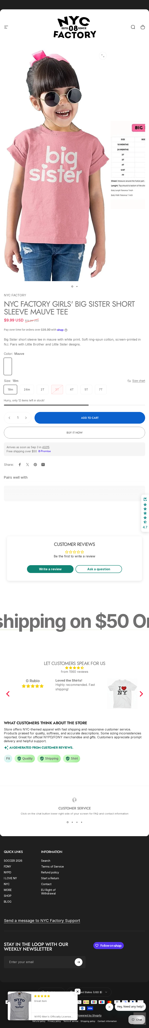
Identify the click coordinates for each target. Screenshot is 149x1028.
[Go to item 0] (72, 286)
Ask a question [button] (98, 569)
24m (27, 389)
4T (72, 389)
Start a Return (50, 878)
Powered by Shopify (89, 1015)
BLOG (7, 901)
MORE (8, 890)
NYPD (7, 872)
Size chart (138, 380)
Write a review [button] (50, 569)
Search (45, 860)
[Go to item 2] (76, 286)
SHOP (7, 895)
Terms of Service (52, 866)
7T (101, 389)
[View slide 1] (67, 822)
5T (86, 389)
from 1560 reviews (74, 672)
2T (42, 389)
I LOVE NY (10, 878)
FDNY (7, 866)
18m (10, 389)
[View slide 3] (76, 822)
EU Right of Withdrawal (48, 891)
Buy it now (74, 433)
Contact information (107, 1021)
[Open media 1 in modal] (103, 56)
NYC (7, 884)
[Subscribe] (78, 962)
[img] (74, 668)
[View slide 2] (72, 822)
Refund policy (50, 872)
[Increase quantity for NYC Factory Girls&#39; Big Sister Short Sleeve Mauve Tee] (26, 417)
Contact (46, 884)
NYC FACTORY (15, 295)
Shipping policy (88, 1021)
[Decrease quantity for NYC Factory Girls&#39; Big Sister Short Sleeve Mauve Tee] (8, 417)
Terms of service (70, 1021)
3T (57, 389)
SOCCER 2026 (13, 860)
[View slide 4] (81, 822)
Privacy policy (54, 1021)
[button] (8, 694)
